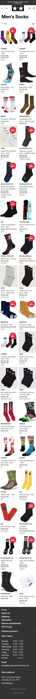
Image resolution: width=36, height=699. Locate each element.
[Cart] (34, 8)
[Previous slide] (2, 2)
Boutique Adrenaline (20, 689)
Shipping (6, 616)
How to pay (7, 627)
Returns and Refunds (11, 623)
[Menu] (2, 8)
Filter (5, 24)
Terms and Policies (18, 693)
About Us (6, 613)
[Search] (6, 8)
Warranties (7, 620)
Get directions (7, 683)
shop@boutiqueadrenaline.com (15, 665)
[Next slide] (34, 2)
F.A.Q (4, 610)
